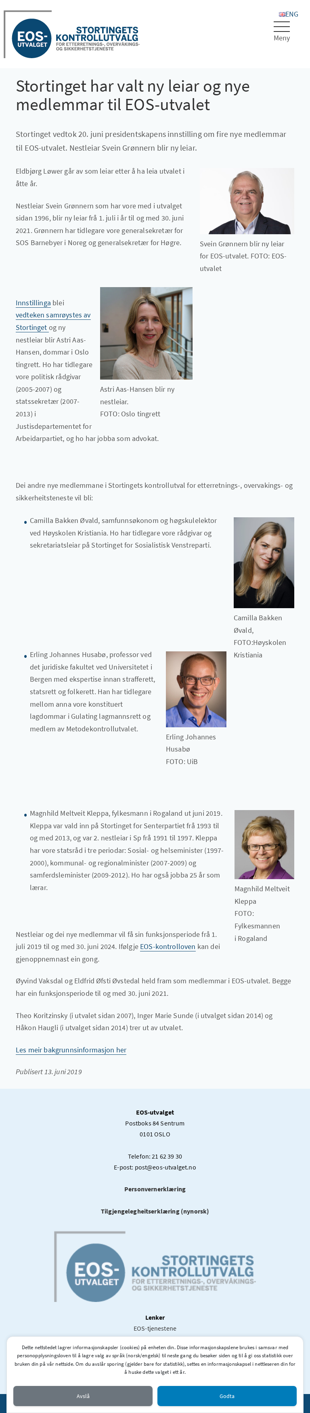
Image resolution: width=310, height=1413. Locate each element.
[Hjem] (72, 33)
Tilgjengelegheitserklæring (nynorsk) (155, 1211)
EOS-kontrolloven (168, 946)
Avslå (83, 1396)
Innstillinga (33, 302)
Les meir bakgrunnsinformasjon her (71, 1049)
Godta (227, 1396)
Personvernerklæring (155, 1189)
